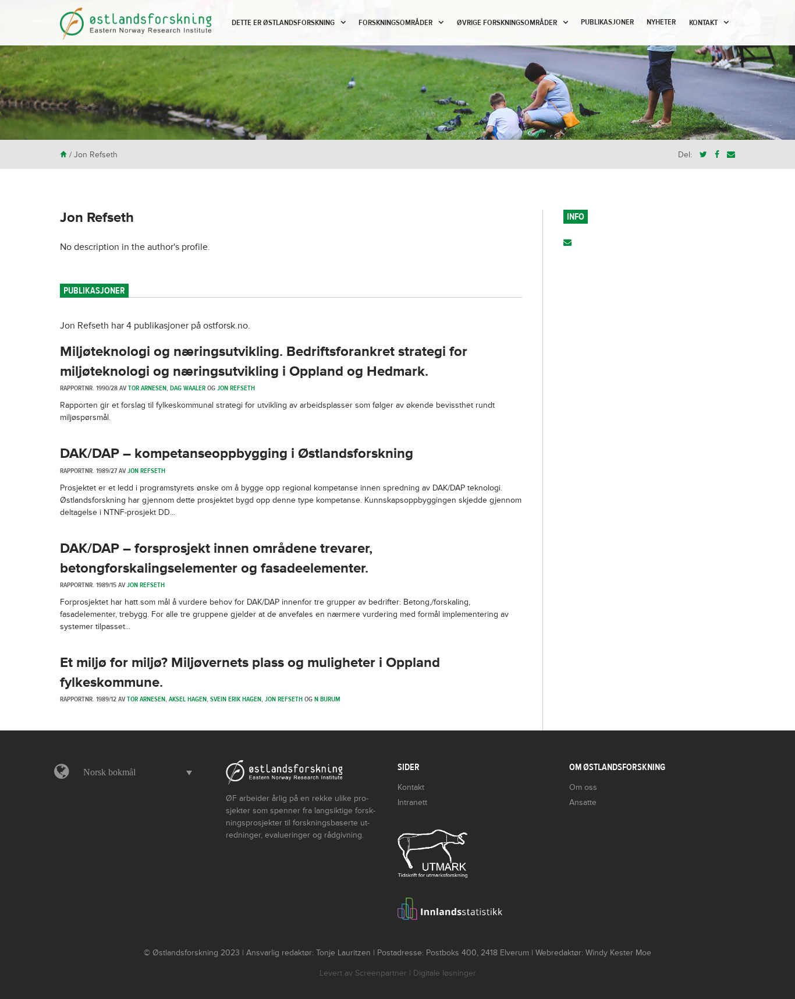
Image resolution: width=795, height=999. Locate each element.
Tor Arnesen (147, 388)
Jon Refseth (97, 217)
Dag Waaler (187, 388)
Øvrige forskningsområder (507, 22)
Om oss (583, 787)
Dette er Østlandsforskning (283, 22)
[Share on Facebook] (717, 155)
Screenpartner (381, 973)
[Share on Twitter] (703, 155)
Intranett (412, 802)
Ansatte (583, 802)
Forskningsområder (395, 22)
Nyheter (661, 22)
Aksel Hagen (188, 699)
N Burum (327, 699)
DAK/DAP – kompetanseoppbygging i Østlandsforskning (236, 453)
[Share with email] (731, 155)
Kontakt (703, 22)
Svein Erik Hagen (235, 699)
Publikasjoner (607, 22)
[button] (135, 772)
